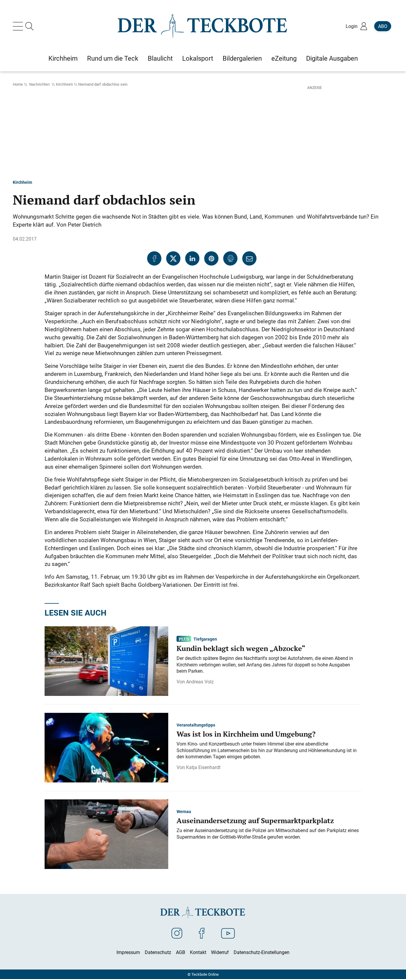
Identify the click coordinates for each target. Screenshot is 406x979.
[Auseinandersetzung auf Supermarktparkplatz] (106, 833)
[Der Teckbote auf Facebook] (201, 933)
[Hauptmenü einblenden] (19, 26)
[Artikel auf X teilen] (173, 258)
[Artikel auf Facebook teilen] (154, 258)
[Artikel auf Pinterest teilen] (211, 258)
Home (18, 84)
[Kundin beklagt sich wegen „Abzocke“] (106, 660)
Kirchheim (64, 84)
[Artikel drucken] (230, 258)
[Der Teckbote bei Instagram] (176, 933)
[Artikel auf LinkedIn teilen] (192, 258)
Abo (382, 26)
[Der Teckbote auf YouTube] (228, 933)
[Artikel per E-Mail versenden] (249, 258)
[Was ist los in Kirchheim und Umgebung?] (106, 747)
